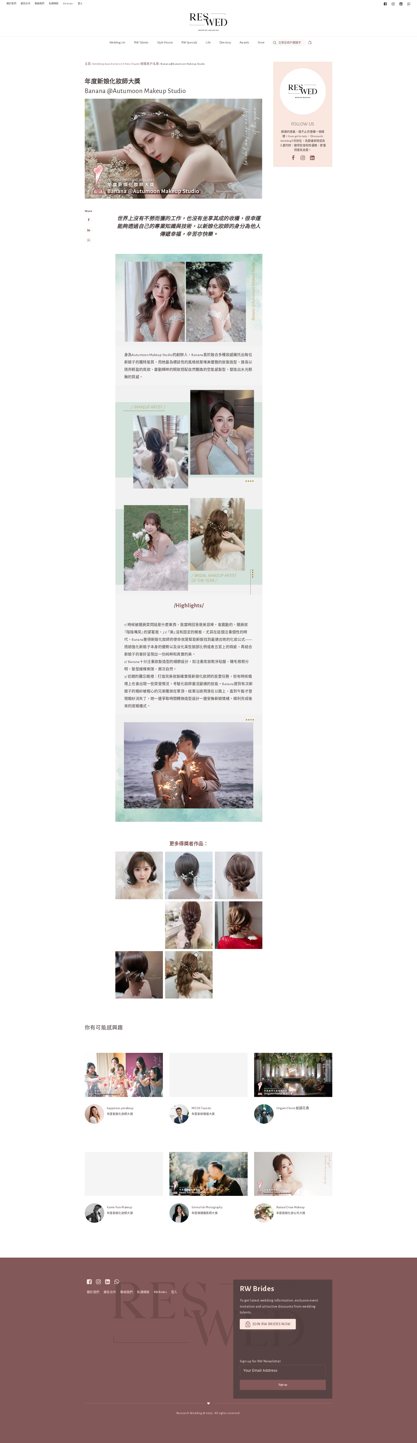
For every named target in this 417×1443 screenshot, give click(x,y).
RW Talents (141, 42)
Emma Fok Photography (207, 1207)
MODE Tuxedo (201, 1108)
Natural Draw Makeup (290, 1207)
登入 (80, 3)
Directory (225, 42)
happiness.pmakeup (120, 1108)
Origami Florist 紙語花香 (292, 1108)
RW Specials (189, 42)
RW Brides (68, 3)
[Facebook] (88, 219)
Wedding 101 (117, 42)
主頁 (88, 63)
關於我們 (11, 3)
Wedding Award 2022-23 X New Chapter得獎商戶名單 (126, 63)
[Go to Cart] (310, 43)
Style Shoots (165, 42)
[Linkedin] (88, 229)
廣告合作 (25, 3)
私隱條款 (54, 3)
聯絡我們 (40, 3)
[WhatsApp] (88, 240)
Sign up (282, 1384)
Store (261, 42)
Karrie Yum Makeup (120, 1207)
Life (208, 42)
